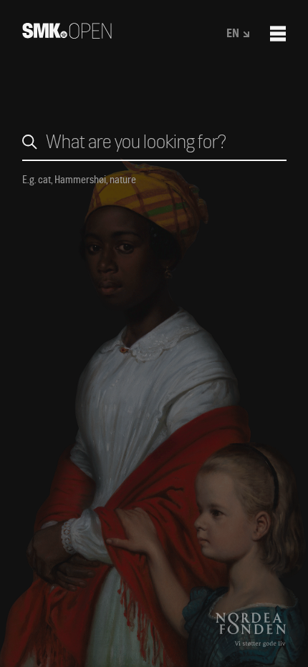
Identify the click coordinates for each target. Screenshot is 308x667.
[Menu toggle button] (278, 34)
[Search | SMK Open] (67, 34)
